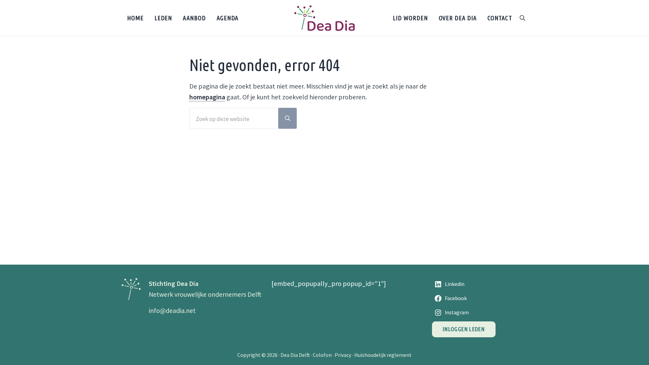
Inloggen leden (464, 329)
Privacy (343, 354)
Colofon (322, 354)
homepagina (207, 97)
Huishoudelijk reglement (383, 354)
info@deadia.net (172, 310)
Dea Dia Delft (295, 354)
